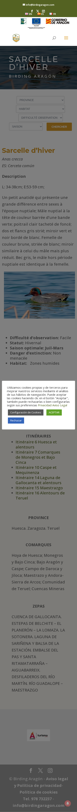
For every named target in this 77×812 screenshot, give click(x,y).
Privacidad (45, 405)
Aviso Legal (59, 405)
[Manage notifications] (68, 803)
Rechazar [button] (16, 420)
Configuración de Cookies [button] (25, 412)
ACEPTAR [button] (54, 412)
